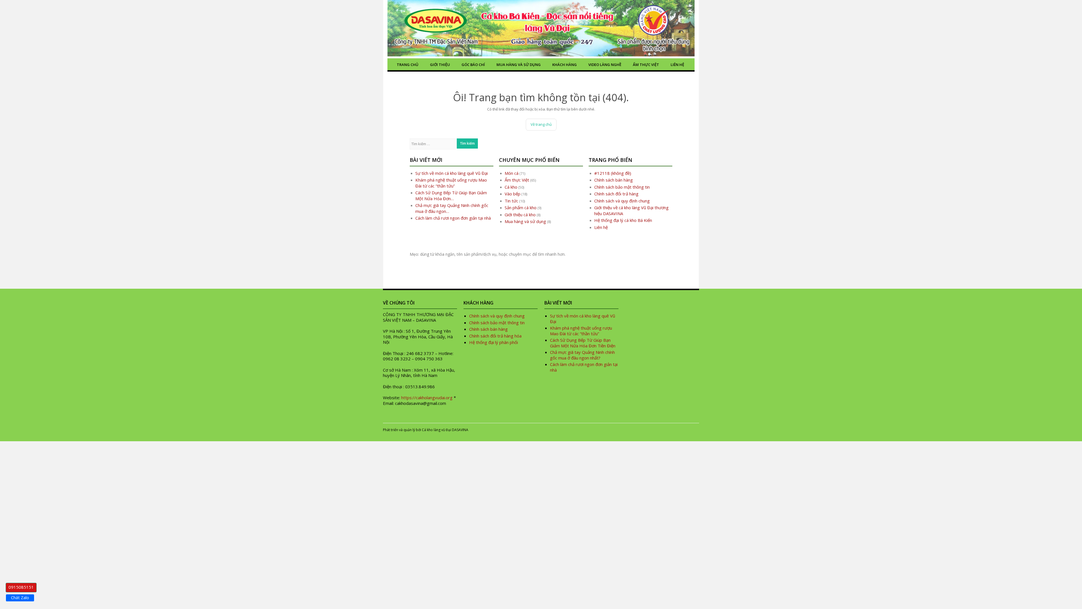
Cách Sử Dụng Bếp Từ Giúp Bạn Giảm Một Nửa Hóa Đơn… (451, 195)
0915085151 (21, 587)
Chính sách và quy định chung (622, 201)
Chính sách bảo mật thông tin (622, 187)
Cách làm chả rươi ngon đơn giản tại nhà (453, 218)
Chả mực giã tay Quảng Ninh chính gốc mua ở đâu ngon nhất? (582, 355)
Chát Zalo (20, 597)
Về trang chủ (541, 124)
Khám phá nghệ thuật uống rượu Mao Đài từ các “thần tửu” (451, 183)
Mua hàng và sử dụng (518, 64)
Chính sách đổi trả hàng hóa (495, 336)
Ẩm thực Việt (646, 64)
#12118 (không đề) (612, 173)
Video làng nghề (604, 64)
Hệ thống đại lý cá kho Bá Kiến (623, 220)
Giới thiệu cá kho (520, 214)
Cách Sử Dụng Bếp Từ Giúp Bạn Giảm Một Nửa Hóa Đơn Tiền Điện (582, 342)
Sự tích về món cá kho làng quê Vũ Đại (451, 173)
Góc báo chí (473, 64)
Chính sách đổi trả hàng (616, 194)
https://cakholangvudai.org (427, 397)
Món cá (511, 173)
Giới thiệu (440, 64)
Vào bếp (512, 194)
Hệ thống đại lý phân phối (493, 342)
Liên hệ (677, 64)
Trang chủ (407, 64)
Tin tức (511, 201)
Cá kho (511, 187)
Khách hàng (564, 64)
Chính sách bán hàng (613, 180)
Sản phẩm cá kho (520, 207)
